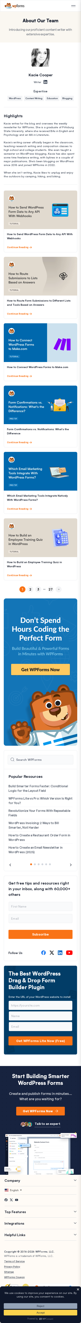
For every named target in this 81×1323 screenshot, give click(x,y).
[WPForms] (14, 5)
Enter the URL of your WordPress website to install (39, 996)
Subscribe (40, 934)
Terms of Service (14, 1261)
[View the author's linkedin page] (45, 82)
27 (51, 589)
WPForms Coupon (14, 1277)
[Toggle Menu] (73, 6)
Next (59, 596)
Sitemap (9, 1271)
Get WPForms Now (38, 1111)
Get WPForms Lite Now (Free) (40, 1041)
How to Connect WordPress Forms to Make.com (37, 367)
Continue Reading (17, 247)
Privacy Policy (12, 1266)
